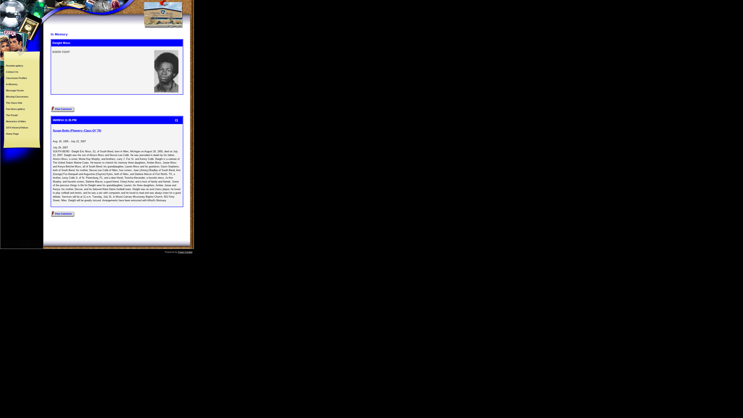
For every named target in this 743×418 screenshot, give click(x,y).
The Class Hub (14, 103)
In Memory (12, 84)
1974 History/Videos (17, 127)
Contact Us (12, 72)
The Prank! (12, 115)
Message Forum (15, 90)
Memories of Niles (16, 121)
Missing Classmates (17, 96)
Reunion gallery (14, 65)
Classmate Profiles (16, 78)
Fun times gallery (15, 109)
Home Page (12, 134)
